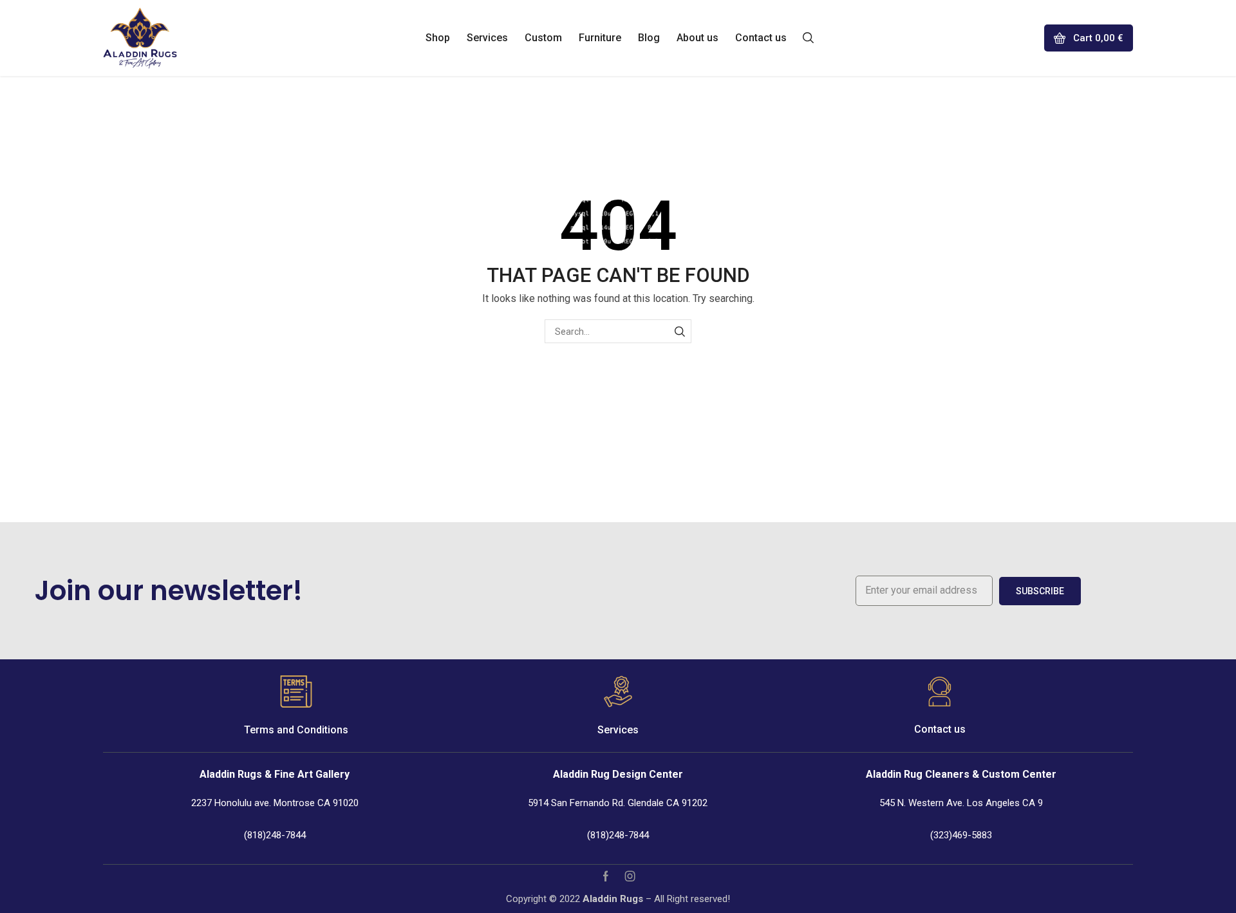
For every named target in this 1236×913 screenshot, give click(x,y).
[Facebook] (606, 876)
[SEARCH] (679, 331)
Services (618, 730)
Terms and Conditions (296, 730)
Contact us (940, 729)
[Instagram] (630, 876)
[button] (808, 36)
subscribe (1040, 591)
